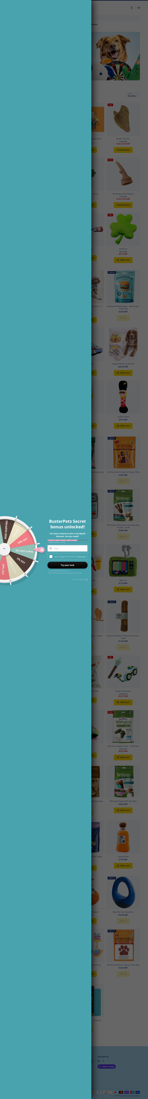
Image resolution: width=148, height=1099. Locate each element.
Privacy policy (81, 556)
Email (56, 548)
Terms (62, 556)
